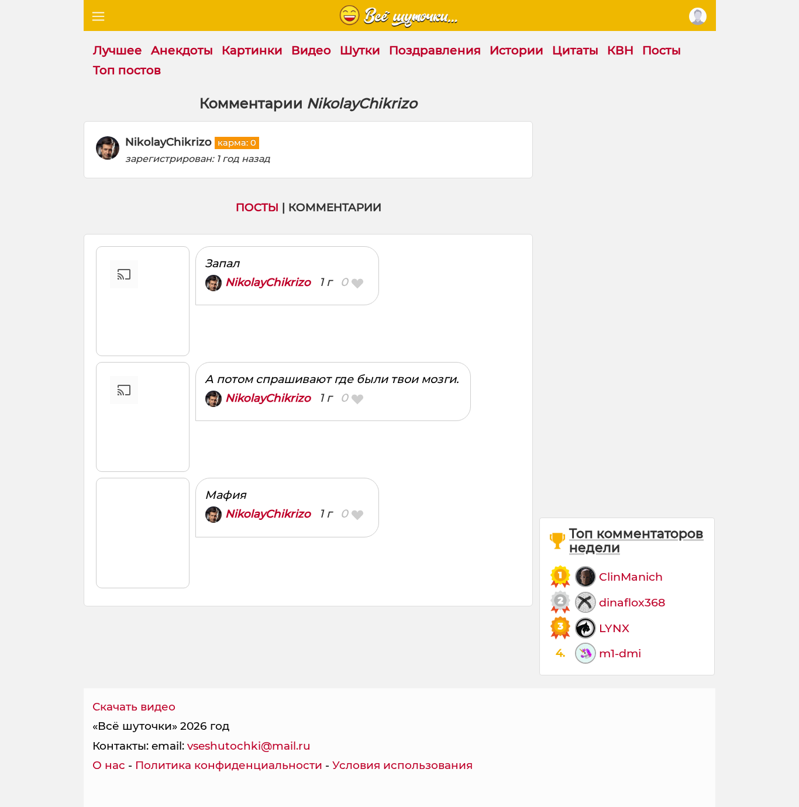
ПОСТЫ (257, 207)
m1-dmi (620, 653)
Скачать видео (133, 706)
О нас (108, 765)
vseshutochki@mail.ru (249, 746)
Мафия (225, 495)
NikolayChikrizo (268, 282)
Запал (222, 263)
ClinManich (631, 577)
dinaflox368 (632, 602)
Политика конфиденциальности (228, 765)
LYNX (614, 628)
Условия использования (402, 765)
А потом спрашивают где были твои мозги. (332, 379)
